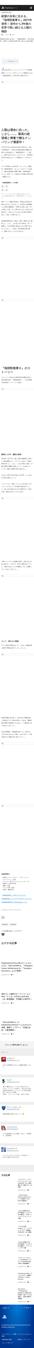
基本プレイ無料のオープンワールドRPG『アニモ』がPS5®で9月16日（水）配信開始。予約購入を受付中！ (16, 996)
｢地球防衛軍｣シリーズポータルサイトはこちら (16, 899)
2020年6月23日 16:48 (13, 1109)
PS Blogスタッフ (13, 61)
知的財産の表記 (7, 1339)
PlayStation (11, 8)
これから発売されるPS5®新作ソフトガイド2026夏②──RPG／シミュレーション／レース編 (25, 1214)
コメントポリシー (7, 1343)
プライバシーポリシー (24, 1334)
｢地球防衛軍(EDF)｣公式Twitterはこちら (14, 902)
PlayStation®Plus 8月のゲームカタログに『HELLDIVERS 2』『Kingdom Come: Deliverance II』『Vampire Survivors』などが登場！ (17, 967)
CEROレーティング (23, 1339)
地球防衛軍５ (5, 924)
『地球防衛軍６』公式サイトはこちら (13, 895)
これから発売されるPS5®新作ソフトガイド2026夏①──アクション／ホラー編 (25, 1245)
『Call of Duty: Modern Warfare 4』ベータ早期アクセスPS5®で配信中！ (25, 1198)
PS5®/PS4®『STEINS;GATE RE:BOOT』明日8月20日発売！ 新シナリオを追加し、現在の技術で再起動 (25, 1293)
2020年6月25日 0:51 (13, 1129)
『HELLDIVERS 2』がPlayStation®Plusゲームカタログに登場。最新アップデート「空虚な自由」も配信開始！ (16, 1026)
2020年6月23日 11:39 (13, 1060)
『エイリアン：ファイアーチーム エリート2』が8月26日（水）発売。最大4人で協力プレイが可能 (25, 1183)
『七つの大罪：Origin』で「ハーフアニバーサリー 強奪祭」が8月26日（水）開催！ (25, 1229)
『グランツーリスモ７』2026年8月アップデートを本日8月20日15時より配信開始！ (24, 1260)
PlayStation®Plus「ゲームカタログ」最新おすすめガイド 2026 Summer (25, 1276)
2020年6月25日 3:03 (13, 1150)
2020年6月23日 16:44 (13, 1082)
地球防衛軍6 (13, 924)
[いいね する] (12, 975)
